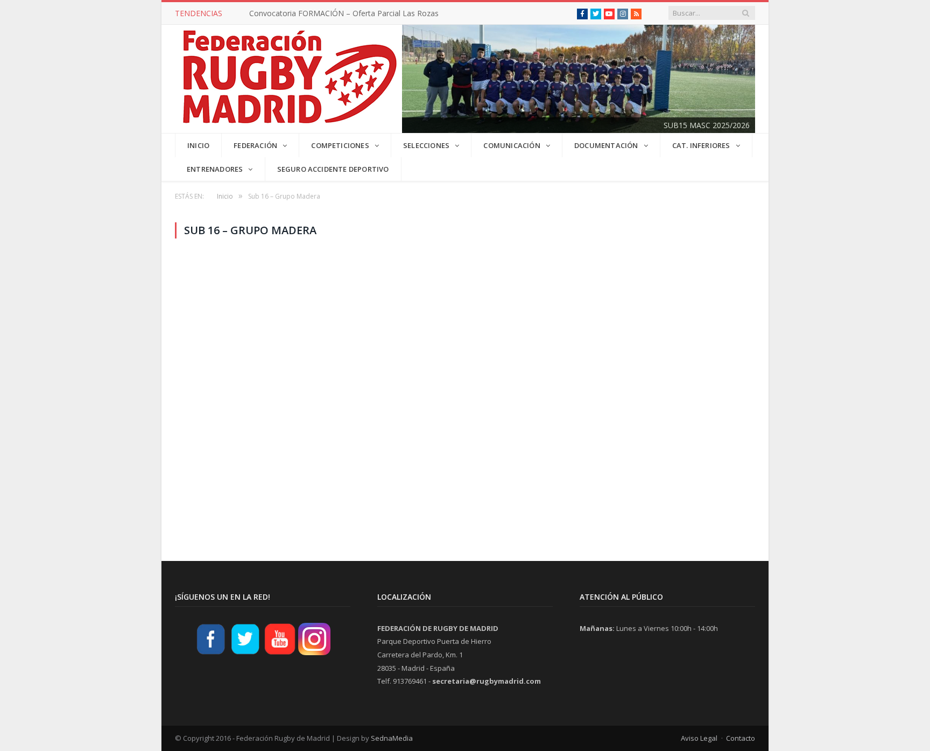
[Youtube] (280, 653)
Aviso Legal (699, 738)
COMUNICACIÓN (511, 145)
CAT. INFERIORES (701, 145)
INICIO (198, 145)
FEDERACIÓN (255, 145)
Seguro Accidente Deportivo (333, 169)
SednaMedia (392, 738)
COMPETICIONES (340, 145)
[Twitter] (245, 653)
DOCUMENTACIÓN (606, 145)
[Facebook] (211, 653)
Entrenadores (215, 169)
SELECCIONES (426, 145)
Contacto (740, 738)
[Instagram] (314, 653)
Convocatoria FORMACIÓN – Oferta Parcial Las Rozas (344, 13)
